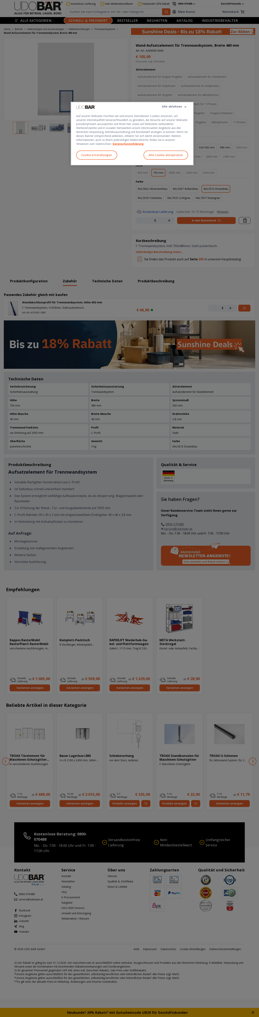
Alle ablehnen (172, 106)
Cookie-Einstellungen (96, 155)
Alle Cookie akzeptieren (166, 155)
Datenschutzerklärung (128, 144)
